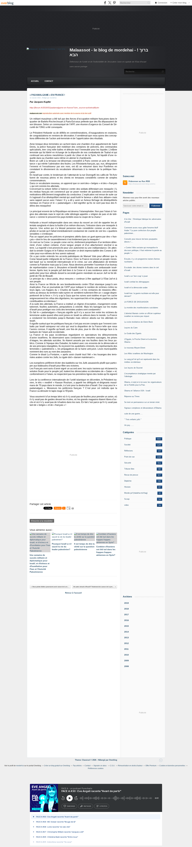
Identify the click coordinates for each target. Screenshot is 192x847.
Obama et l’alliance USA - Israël (137, 391)
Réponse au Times (132, 396)
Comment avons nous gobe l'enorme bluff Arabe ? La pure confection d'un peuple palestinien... (141, 230)
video (126, 505)
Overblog (113, 760)
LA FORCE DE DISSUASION (136, 302)
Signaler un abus (100, 766)
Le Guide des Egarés (132, 333)
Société (127, 445)
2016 (126, 620)
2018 (126, 609)
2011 (126, 649)
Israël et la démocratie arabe (135, 287)
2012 (126, 643)
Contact (49, 81)
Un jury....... (129, 425)
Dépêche (127, 481)
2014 (126, 632)
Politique (127, 439)
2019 (126, 603)
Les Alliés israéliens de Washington (138, 353)
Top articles (77, 766)
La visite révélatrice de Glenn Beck (138, 322)
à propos (103, 806)
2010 (126, 655)
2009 (126, 660)
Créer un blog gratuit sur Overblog (57, 766)
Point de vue (129, 457)
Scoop (126, 499)
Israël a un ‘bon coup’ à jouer (136, 276)
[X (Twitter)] (109, 2)
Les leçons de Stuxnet (133, 368)
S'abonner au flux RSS (139, 181)
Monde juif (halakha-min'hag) (135, 493)
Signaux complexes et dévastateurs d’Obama (142, 408)
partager (87, 806)
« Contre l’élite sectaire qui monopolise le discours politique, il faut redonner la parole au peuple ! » (143, 250)
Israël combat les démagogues (136, 282)
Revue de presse (131, 475)
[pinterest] (114, 2)
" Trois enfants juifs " (132, 419)
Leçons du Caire (130, 328)
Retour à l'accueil (73, 593)
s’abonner (71, 806)
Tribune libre (129, 469)
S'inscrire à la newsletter (42, 521)
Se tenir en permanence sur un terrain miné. (142, 402)
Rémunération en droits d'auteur (130, 766)
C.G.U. (112, 766)
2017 (126, 614)
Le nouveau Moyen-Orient (134, 348)
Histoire (127, 487)
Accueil (35, 81)
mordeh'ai (20, 766)
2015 (126, 626)
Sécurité (127, 463)
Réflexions (128, 451)
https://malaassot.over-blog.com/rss (141, 184)
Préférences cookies (95, 768)
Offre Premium (150, 766)
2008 (126, 666)
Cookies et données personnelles (172, 766)
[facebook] (105, 2)
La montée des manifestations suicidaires (141, 308)
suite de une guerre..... (133, 414)
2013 (126, 637)
